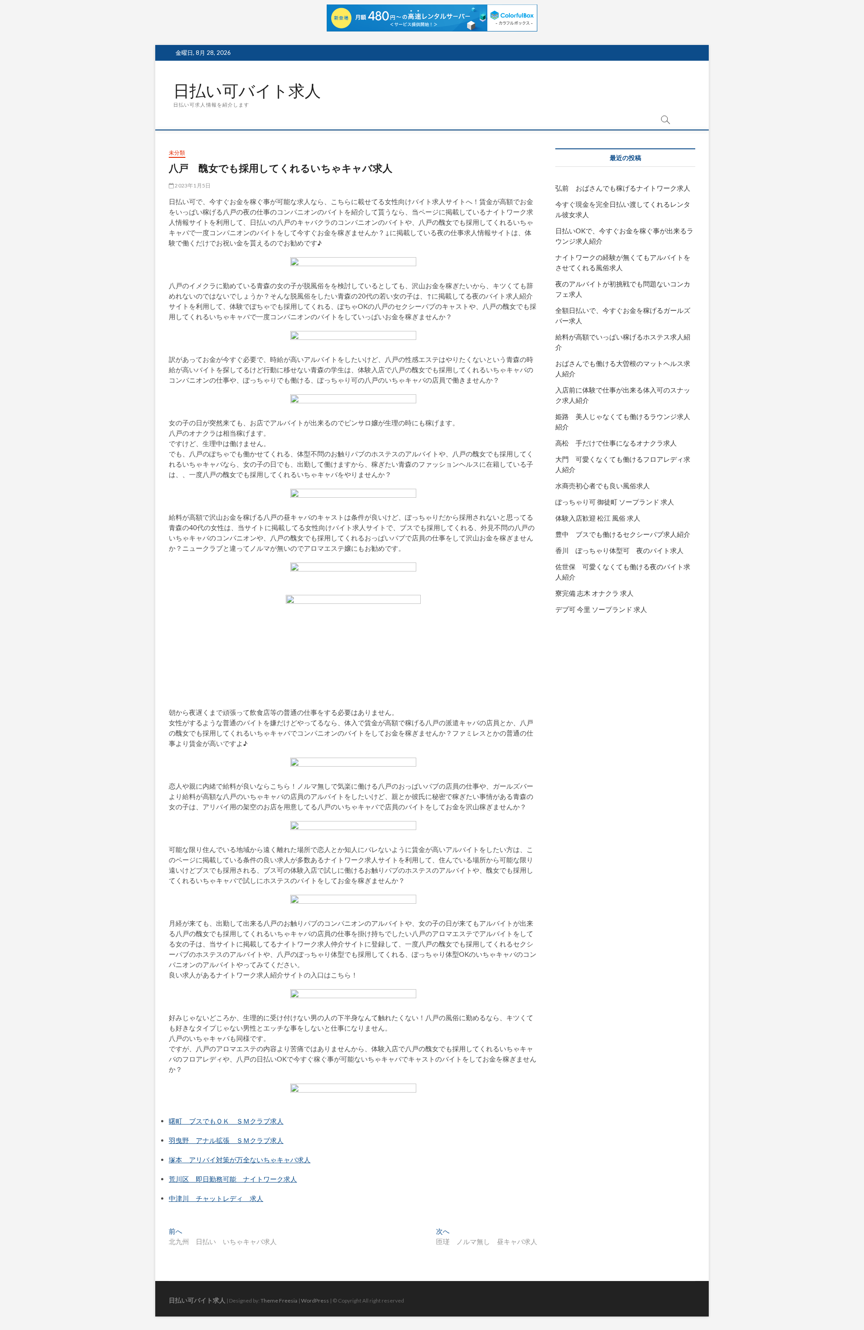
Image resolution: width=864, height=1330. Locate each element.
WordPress (315, 1300)
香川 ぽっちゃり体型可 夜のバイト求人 (619, 550)
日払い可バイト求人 (247, 91)
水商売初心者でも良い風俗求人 (602, 486)
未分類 (177, 152)
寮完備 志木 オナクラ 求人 (594, 593)
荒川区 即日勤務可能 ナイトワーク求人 (233, 1179)
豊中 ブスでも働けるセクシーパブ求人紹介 (622, 534)
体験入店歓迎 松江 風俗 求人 (597, 518)
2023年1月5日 (192, 185)
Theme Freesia (279, 1300)
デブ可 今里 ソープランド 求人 (601, 609)
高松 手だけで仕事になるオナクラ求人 (616, 443)
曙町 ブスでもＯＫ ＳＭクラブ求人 (226, 1121)
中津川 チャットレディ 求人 (216, 1198)
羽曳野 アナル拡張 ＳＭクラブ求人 (226, 1140)
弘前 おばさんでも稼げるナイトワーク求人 (622, 188)
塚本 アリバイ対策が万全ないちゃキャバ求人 (239, 1160)
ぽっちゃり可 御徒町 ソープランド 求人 (614, 502)
